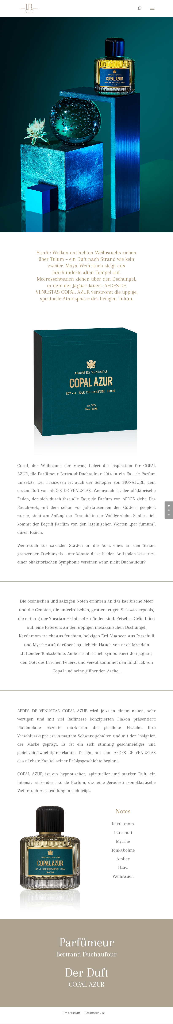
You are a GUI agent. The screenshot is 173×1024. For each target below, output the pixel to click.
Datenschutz (95, 1013)
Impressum (72, 1013)
